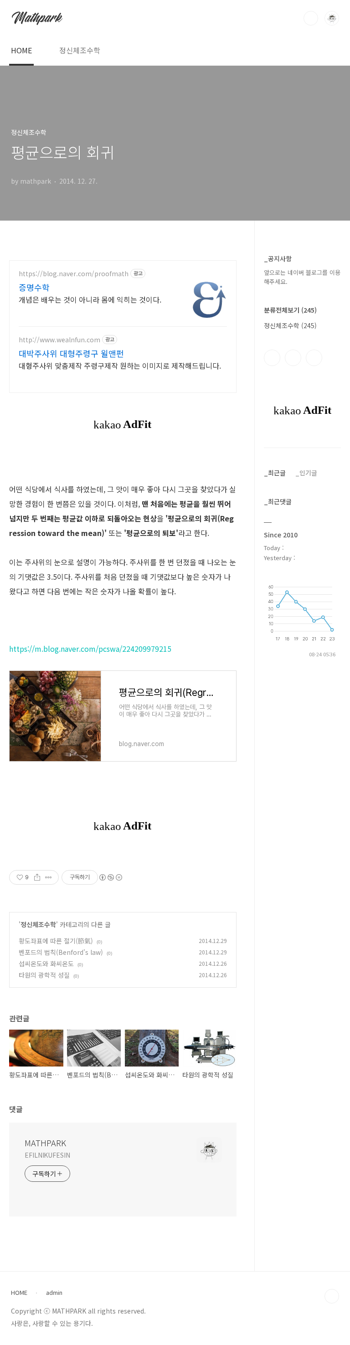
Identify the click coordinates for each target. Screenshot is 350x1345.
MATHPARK (45, 1142)
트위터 (314, 358)
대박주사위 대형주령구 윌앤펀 (71, 353)
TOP (331, 1296)
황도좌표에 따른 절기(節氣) (56, 940)
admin (54, 1292)
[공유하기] (37, 877)
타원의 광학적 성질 (44, 974)
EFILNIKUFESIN (47, 1154)
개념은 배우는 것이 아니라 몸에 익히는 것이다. (90, 299)
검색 (311, 18)
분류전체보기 (290, 309)
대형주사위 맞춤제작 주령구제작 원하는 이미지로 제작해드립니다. (120, 365)
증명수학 (34, 287)
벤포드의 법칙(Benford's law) (61, 952)
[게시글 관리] (48, 877)
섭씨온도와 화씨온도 (46, 963)
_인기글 (306, 472)
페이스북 (272, 358)
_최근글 (275, 472)
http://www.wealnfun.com (59, 340)
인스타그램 (293, 358)
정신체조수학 (79, 50)
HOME (21, 50)
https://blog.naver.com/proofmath (74, 274)
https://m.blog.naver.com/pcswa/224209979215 (90, 648)
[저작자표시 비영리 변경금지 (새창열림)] (110, 877)
